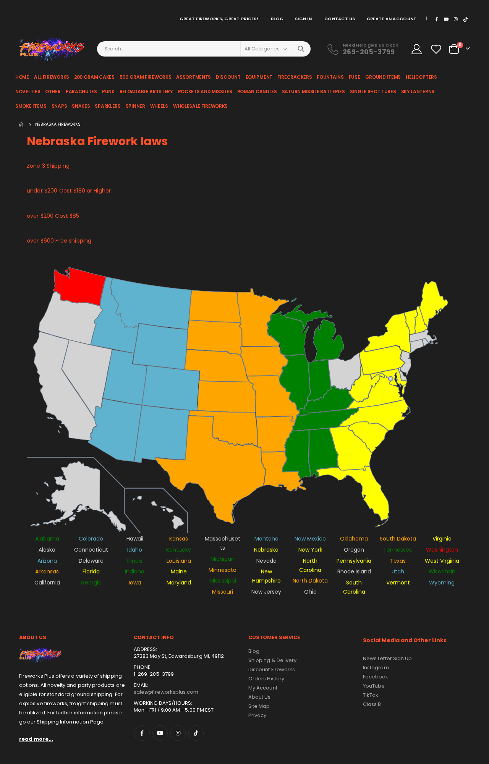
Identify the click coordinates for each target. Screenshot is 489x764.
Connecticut (91, 550)
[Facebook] (436, 19)
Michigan (222, 559)
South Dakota (398, 538)
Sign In (303, 19)
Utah (398, 571)
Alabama (47, 538)
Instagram (178, 733)
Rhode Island (354, 571)
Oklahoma (354, 538)
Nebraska (266, 550)
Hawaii (134, 538)
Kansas (178, 538)
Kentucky (178, 550)
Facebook (142, 733)
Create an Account (392, 19)
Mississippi (222, 580)
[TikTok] (465, 19)
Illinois (134, 561)
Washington (442, 550)
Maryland (179, 582)
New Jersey (266, 592)
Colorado (91, 538)
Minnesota (222, 570)
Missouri (222, 592)
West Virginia (442, 561)
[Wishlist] (436, 49)
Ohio (310, 592)
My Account (262, 687)
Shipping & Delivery (272, 660)
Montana (266, 538)
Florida (91, 571)
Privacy (257, 715)
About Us (259, 697)
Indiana (134, 571)
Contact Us (339, 19)
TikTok (196, 733)
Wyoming (442, 582)
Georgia (91, 582)
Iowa (135, 582)
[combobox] (204, 49)
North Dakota (310, 580)
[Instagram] (456, 19)
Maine (179, 571)
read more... (36, 739)
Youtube (160, 733)
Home (21, 124)
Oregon (354, 550)
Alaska (47, 550)
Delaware (91, 561)
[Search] (301, 49)
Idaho (134, 550)
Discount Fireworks (271, 669)
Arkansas (47, 571)
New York (310, 550)
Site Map (259, 706)
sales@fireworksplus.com (166, 692)
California (47, 582)
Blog (277, 19)
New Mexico (310, 538)
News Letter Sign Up (387, 658)
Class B (372, 704)
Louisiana (179, 561)
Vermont (398, 582)
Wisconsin (442, 571)
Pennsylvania (354, 561)
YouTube (374, 686)
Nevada (266, 561)
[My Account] (416, 49)
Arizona (47, 561)
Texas (398, 561)
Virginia (442, 538)
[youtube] (446, 19)
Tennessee (398, 550)
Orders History (266, 678)
